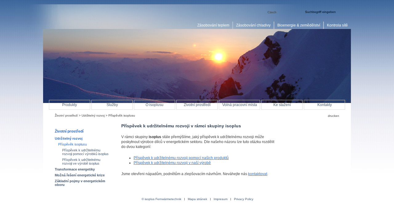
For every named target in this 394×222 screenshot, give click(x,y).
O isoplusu (154, 105)
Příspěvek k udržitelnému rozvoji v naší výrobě (172, 163)
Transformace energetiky (75, 169)
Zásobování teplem (213, 25)
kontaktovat (257, 174)
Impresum (220, 199)
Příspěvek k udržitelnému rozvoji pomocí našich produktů (181, 158)
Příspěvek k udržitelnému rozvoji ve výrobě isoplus (81, 161)
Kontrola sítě (337, 25)
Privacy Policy (243, 199)
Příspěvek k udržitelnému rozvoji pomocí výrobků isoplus (85, 152)
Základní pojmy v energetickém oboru (80, 183)
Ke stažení (282, 105)
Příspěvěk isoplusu (72, 144)
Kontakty (324, 105)
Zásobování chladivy (253, 25)
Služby (112, 105)
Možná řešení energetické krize (80, 175)
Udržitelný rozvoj (93, 115)
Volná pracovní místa (239, 105)
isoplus (73, 17)
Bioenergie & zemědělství (298, 25)
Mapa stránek (197, 199)
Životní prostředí (66, 115)
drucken (333, 115)
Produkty (69, 105)
